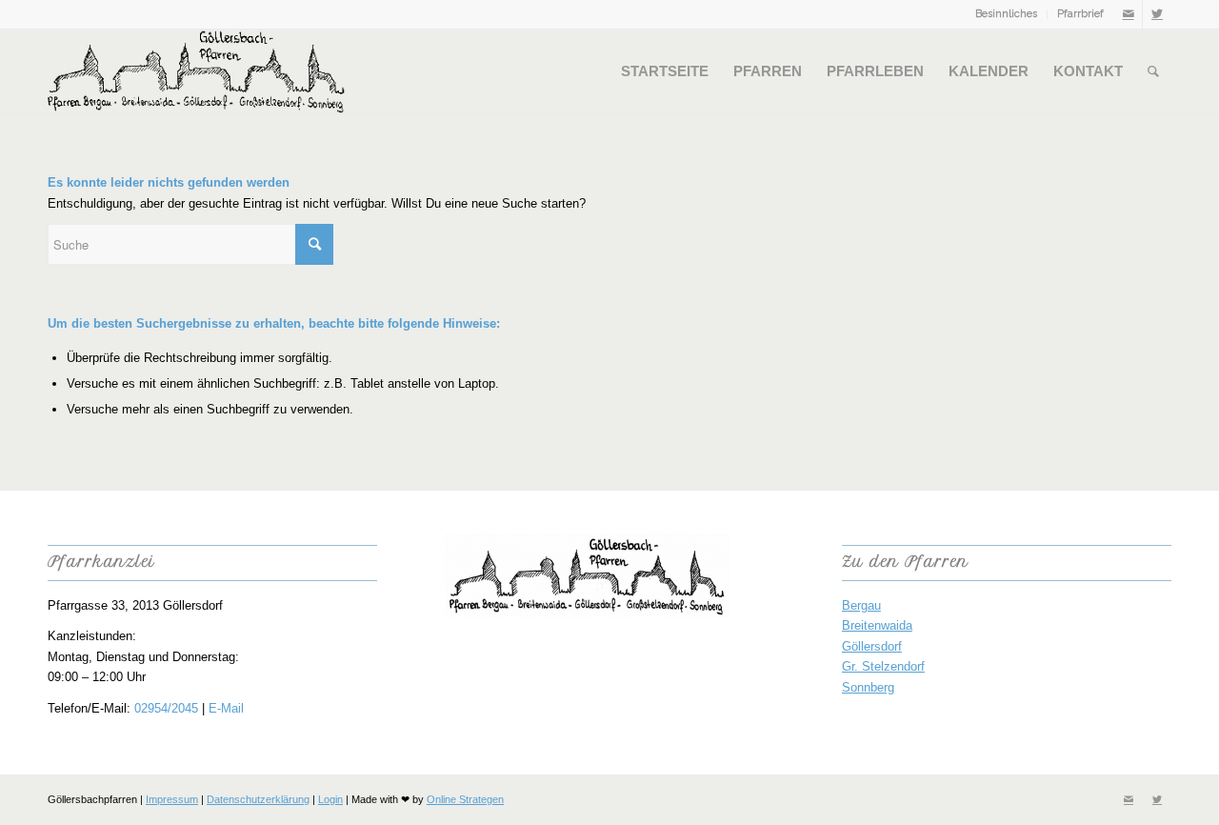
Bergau (861, 605)
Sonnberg (868, 687)
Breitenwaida (877, 625)
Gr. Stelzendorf (883, 666)
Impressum (172, 799)
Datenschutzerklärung (258, 799)
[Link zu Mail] (1128, 14)
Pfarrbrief (1080, 14)
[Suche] (1153, 71)
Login (330, 799)
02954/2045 (166, 708)
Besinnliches (1006, 14)
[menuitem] (1007, 14)
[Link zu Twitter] (1157, 14)
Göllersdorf (872, 646)
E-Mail (226, 708)
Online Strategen (465, 799)
